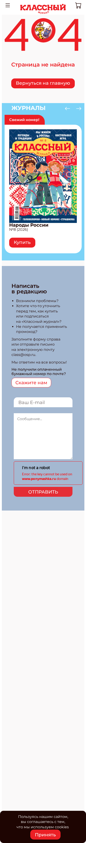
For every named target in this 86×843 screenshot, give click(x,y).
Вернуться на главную (43, 83)
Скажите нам (31, 382)
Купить (22, 242)
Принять (45, 834)
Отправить (43, 492)
